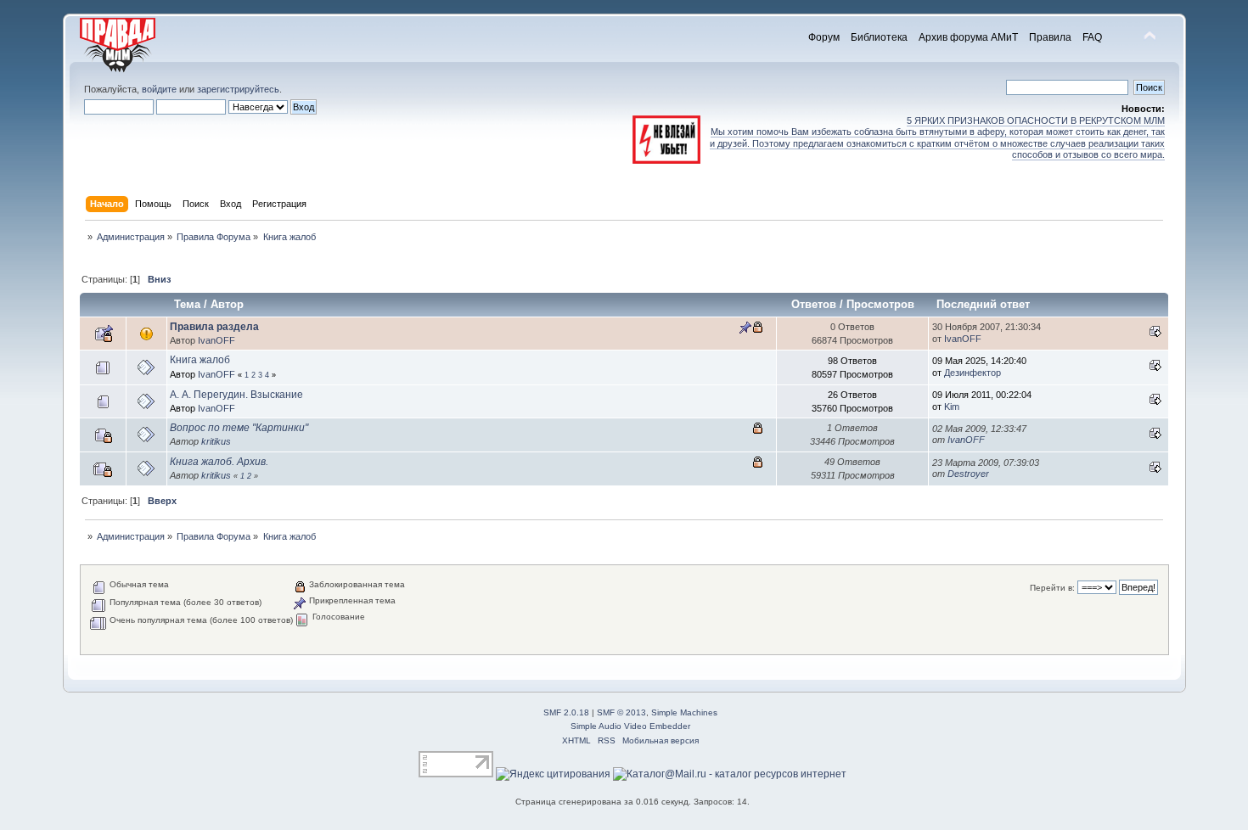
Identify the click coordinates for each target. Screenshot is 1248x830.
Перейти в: (1052, 587)
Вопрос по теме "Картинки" (239, 428)
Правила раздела (214, 327)
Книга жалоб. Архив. (219, 462)
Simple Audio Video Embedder (630, 726)
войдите (159, 89)
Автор (227, 304)
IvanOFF (216, 340)
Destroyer (968, 473)
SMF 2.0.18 (566, 712)
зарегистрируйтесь (238, 89)
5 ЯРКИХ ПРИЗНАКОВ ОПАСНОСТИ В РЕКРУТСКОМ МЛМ (1036, 120)
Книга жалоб (200, 360)
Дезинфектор (972, 372)
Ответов (813, 304)
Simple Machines (684, 712)
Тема (187, 304)
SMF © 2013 (621, 712)
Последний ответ (984, 304)
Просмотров (880, 304)
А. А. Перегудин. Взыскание (236, 395)
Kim (951, 406)
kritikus (216, 441)
